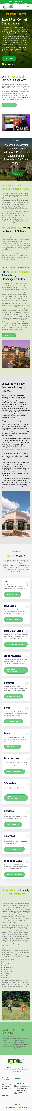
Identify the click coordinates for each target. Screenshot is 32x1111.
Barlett (20, 473)
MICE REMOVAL (11, 747)
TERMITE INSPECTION (13, 849)
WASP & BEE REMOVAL (14, 874)
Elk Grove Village (12, 33)
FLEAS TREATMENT (12, 721)
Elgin (4, 965)
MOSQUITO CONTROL (13, 771)
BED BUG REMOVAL (13, 619)
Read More (15, 174)
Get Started (8, 105)
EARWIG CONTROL (12, 696)
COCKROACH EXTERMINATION (12, 670)
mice (6, 249)
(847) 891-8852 (10, 64)
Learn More (8, 58)
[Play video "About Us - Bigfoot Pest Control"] (16, 122)
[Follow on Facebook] (13, 1104)
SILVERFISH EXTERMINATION (12, 797)
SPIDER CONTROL (12, 824)
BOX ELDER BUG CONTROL (15, 644)
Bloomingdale (9, 279)
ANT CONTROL (11, 594)
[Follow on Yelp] (19, 1104)
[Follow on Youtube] (16, 1104)
